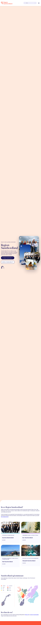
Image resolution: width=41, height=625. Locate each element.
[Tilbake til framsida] (6, 3)
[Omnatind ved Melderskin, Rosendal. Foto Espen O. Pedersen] (21, 246)
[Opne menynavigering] (39, 3)
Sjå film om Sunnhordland (7, 262)
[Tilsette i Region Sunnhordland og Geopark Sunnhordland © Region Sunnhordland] (20, 237)
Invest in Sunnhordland (34, 614)
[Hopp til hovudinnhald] (2, 267)
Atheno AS (27, 614)
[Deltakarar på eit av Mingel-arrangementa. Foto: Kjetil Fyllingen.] (27, 260)
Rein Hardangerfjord (4, 516)
